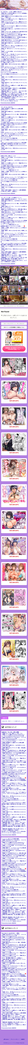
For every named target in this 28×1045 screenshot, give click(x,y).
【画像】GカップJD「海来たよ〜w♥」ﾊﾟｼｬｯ (12, 733)
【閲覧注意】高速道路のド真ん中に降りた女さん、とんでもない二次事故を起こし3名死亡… (14, 97)
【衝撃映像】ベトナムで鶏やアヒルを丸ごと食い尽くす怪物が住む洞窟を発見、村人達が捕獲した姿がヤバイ (14, 94)
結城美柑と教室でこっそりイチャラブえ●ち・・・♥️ (13, 226)
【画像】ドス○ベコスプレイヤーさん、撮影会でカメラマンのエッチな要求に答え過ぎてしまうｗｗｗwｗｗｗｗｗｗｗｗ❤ (14, 23)
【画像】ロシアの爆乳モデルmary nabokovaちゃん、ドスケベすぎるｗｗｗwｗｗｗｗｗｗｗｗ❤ (13, 735)
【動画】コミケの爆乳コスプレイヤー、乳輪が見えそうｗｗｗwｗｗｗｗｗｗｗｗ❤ (14, 759)
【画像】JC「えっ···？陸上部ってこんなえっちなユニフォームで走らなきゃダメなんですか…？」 (14, 55)
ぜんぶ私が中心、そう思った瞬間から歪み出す (11, 11)
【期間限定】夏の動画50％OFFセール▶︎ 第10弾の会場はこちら (14, 348)
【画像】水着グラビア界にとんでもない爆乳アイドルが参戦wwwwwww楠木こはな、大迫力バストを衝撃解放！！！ (14, 762)
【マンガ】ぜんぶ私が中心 (7, 107)
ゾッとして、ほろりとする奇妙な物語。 (11, 838)
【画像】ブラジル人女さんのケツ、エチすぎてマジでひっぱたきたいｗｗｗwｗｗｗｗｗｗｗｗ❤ (14, 770)
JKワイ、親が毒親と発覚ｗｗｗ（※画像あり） (12, 958)
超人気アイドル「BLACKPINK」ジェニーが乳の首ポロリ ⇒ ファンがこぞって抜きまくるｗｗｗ (14, 100)
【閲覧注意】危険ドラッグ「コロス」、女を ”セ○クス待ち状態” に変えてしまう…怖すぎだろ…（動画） (13, 91)
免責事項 (22, 1039)
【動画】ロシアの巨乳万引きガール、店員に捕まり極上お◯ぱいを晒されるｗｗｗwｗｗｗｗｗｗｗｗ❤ (14, 35)
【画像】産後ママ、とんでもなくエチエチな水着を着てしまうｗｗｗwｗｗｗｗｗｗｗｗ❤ (14, 848)
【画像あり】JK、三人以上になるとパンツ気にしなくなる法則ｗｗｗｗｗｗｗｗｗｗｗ (14, 966)
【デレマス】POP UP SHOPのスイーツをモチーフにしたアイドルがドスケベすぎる (14, 740)
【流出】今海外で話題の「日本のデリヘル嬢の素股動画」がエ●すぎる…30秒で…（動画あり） (14, 89)
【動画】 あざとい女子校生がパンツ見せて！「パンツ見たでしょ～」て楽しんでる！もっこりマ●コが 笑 (14, 783)
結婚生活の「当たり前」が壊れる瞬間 (10, 732)
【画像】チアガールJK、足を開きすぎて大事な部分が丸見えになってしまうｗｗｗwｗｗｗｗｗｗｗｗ (14, 32)
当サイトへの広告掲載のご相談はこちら (14, 327)
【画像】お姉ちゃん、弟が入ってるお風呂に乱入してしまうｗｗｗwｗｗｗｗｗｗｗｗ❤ (14, 46)
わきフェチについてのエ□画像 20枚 (9, 72)
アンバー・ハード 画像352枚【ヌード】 (10, 170)
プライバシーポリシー (15, 1039)
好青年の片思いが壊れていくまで (8, 155)
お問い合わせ (6, 1039)
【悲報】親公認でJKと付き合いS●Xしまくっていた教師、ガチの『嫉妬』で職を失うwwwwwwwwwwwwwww (13, 961)
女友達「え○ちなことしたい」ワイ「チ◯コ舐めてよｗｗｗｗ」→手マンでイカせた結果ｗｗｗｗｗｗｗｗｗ (14, 67)
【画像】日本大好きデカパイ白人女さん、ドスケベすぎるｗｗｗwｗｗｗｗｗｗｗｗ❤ (14, 738)
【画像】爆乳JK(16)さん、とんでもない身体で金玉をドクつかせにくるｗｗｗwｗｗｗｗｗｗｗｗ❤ (14, 40)
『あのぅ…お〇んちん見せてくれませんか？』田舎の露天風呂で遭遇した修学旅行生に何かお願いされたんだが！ (14, 143)
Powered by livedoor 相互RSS (8, 102)
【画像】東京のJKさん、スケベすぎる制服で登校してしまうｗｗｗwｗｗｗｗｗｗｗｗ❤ (14, 212)
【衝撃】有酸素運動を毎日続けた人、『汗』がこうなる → (14, 199)
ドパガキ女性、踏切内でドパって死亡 (10, 788)
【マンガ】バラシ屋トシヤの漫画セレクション (11, 197)
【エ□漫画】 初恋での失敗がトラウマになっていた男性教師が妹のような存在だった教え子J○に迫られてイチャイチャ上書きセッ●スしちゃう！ (14, 61)
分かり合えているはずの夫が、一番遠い (11, 933)
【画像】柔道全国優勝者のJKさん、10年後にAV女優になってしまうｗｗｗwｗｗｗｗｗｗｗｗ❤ (14, 38)
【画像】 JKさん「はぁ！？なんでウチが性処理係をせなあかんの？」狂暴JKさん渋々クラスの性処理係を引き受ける (14, 780)
